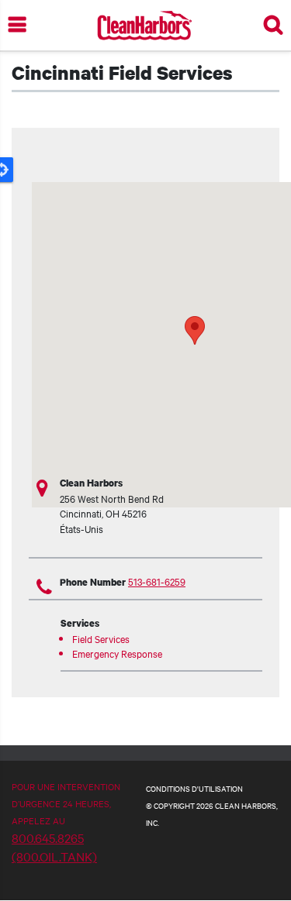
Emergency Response (117, 653)
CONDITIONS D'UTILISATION (194, 788)
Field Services (101, 638)
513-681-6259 (156, 581)
